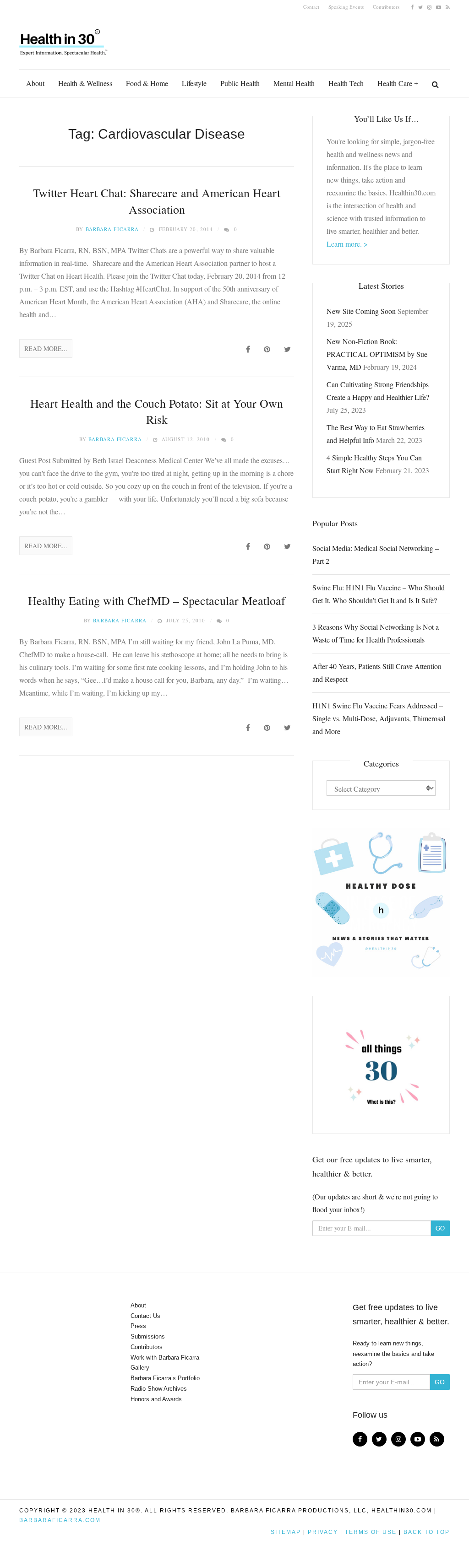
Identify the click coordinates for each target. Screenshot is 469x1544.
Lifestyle (194, 83)
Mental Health (294, 83)
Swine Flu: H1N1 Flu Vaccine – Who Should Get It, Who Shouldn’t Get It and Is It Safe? (378, 594)
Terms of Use (371, 1532)
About (35, 83)
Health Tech (346, 83)
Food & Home (147, 83)
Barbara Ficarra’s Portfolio (165, 1378)
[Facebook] (412, 6)
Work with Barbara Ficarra (165, 1357)
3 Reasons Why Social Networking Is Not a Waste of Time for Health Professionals (375, 633)
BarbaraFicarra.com (60, 1520)
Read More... (45, 348)
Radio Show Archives (159, 1388)
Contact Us (145, 1315)
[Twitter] (420, 6)
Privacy (323, 1532)
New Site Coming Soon (361, 311)
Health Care (394, 83)
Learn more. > (347, 243)
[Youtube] (438, 6)
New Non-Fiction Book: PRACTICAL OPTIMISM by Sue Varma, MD (377, 354)
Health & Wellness (85, 83)
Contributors (386, 6)
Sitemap (286, 1532)
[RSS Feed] (448, 6)
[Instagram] (429, 6)
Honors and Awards (156, 1399)
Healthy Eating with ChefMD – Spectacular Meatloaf (156, 600)
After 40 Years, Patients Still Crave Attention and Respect (377, 672)
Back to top (427, 1532)
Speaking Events (346, 6)
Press (138, 1326)
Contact (311, 6)
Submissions (148, 1336)
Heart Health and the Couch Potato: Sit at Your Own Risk (156, 411)
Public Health (240, 83)
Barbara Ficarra (112, 229)
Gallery (140, 1367)
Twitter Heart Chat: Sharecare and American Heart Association (156, 200)
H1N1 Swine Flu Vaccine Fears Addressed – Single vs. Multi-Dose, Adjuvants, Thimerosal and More (378, 718)
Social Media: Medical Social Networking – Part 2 (375, 554)
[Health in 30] (64, 39)
